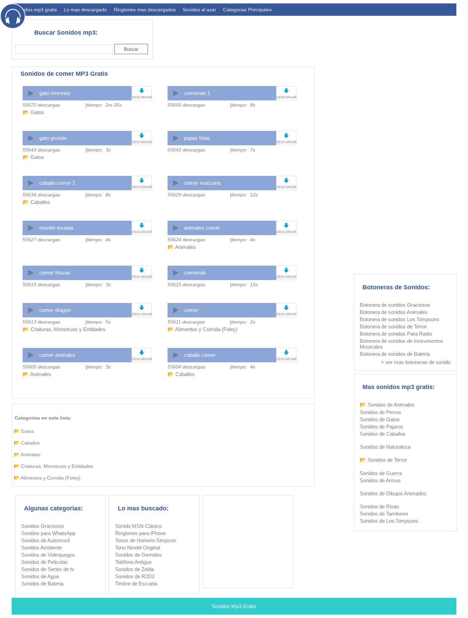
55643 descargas (41, 150)
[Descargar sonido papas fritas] (286, 135)
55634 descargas (41, 194)
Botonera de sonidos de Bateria (395, 354)
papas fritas (197, 138)
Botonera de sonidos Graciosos (395, 305)
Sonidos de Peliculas (44, 562)
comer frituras (55, 273)
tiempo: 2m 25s (104, 105)
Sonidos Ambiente (41, 547)
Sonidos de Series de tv (47, 569)
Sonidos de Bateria (42, 583)
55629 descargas (186, 194)
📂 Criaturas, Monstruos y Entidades (64, 329)
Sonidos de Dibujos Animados (393, 493)
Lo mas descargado (85, 9)
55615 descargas (186, 284)
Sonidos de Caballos (383, 434)
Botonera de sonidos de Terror (393, 326)
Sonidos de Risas (379, 506)
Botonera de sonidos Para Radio (396, 334)
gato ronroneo (54, 93)
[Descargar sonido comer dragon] (141, 307)
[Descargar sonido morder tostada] (141, 225)
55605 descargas (41, 366)
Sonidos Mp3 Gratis (234, 606)
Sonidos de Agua (40, 576)
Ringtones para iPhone (140, 533)
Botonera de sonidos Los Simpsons (399, 319)
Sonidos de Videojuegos (48, 555)
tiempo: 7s (243, 150)
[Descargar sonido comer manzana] (286, 180)
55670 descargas (41, 105)
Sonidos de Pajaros (381, 426)
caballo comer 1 (57, 183)
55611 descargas (186, 322)
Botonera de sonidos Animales (394, 312)
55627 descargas (41, 239)
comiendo (195, 273)
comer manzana (202, 183)
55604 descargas (186, 366)
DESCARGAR (141, 97)
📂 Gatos (33, 112)
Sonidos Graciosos (42, 526)
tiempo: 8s (243, 105)
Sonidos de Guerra (381, 473)
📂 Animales (182, 247)
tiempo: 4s (99, 239)
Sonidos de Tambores (384, 514)
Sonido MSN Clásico (138, 526)
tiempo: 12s (244, 194)
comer (191, 310)
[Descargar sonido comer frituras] (141, 270)
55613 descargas (41, 322)
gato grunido (53, 138)
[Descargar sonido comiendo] (286, 270)
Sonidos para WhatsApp (48, 533)
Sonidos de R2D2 (135, 576)
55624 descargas (186, 239)
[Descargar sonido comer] (286, 307)
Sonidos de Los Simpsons (389, 521)
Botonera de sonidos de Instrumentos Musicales (401, 344)
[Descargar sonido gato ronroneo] (141, 90)
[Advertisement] (331, 36)
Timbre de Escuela (136, 583)
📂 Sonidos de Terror (383, 460)
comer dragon (55, 310)
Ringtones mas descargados (145, 9)
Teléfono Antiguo (133, 562)
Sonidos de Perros (380, 412)
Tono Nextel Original (137, 547)
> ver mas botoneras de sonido (416, 362)
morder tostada (56, 228)
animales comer (202, 228)
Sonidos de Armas (380, 480)
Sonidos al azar (199, 9)
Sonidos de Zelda (134, 569)
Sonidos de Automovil (45, 540)
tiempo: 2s (243, 322)
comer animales (57, 355)
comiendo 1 (197, 93)
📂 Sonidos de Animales (387, 405)
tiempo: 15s (244, 284)
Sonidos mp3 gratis (36, 9)
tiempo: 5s (99, 322)
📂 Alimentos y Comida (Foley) (202, 329)
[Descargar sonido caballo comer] (286, 352)
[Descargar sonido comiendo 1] (286, 90)
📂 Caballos (36, 202)
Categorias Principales (247, 9)
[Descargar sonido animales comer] (286, 225)
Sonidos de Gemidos (138, 555)
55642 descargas (186, 150)
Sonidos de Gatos (380, 419)
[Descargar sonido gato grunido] (141, 135)
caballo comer (199, 355)
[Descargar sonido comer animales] (141, 352)
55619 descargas (41, 284)
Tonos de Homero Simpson (145, 540)
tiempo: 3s (99, 150)
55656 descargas (186, 105)
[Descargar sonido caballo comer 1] (141, 180)
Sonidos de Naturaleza (385, 447)
